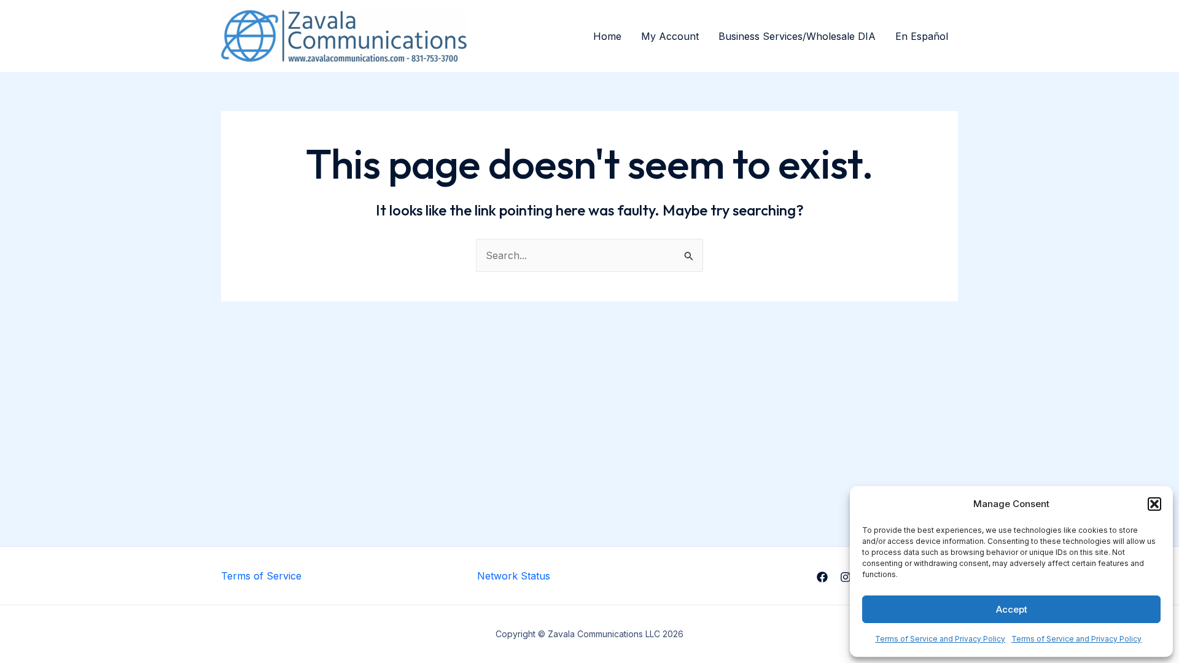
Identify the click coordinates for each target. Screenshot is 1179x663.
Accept (1011, 609)
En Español (921, 36)
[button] (1154, 504)
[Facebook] (822, 577)
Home (607, 36)
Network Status (513, 576)
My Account (670, 36)
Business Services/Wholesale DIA (797, 36)
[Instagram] (845, 577)
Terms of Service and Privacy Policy (940, 638)
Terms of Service (261, 576)
